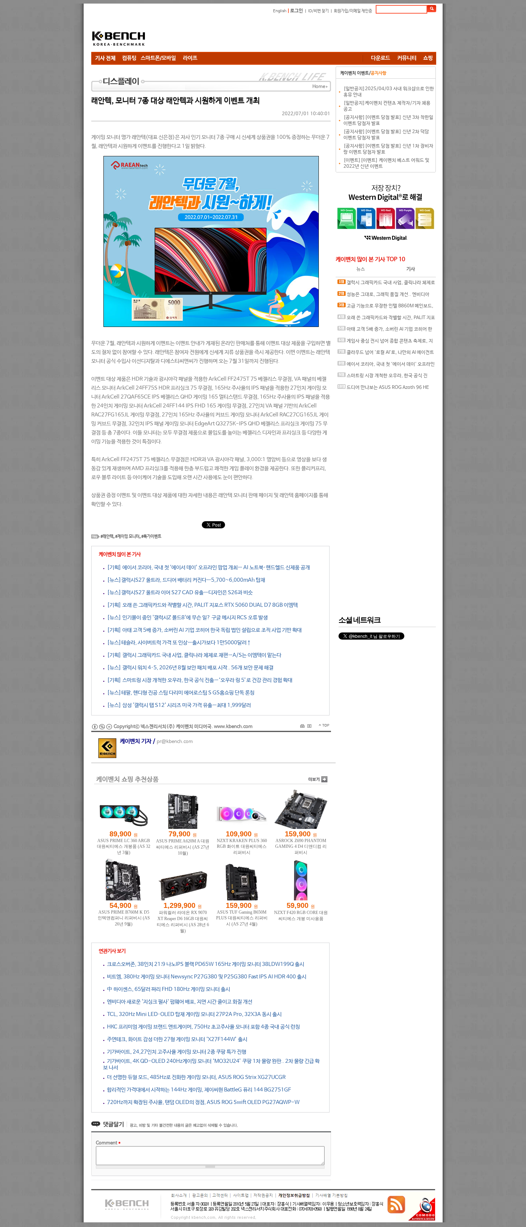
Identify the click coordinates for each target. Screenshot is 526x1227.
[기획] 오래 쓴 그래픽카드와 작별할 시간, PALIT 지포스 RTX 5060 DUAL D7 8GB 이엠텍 (201, 605)
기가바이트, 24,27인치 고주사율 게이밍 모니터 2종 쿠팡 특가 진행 (175, 1052)
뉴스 (360, 269)
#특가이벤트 (151, 536)
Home (318, 86)
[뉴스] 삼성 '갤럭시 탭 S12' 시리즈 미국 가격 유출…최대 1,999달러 (177, 705)
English (280, 11)
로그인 (296, 11)
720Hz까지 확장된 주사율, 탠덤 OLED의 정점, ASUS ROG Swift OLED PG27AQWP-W (201, 1102)
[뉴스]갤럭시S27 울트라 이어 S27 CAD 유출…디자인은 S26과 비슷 (178, 593)
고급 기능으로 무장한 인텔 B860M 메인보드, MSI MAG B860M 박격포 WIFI (385, 307)
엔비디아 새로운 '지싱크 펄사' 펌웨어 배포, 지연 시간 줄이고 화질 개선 (178, 1002)
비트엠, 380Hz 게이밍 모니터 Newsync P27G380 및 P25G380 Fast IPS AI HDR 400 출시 (205, 977)
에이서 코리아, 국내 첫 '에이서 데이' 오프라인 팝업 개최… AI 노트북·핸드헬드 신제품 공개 (386, 366)
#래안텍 (107, 536)
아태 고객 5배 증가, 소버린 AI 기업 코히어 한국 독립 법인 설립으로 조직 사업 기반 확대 (384, 331)
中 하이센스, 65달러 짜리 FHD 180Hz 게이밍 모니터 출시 (167, 989)
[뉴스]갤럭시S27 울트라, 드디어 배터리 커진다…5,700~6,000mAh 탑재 (184, 580)
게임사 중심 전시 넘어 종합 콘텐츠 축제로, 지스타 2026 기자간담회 (385, 342)
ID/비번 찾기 (318, 11)
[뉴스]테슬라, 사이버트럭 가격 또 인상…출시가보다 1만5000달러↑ (177, 643)
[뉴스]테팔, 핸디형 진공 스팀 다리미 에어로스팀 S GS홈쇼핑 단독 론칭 (179, 693)
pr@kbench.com (175, 741)
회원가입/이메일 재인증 (353, 11)
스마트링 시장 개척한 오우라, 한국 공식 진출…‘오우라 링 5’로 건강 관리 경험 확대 (382, 377)
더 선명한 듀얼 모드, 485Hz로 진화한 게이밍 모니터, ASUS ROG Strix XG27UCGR (195, 1077)
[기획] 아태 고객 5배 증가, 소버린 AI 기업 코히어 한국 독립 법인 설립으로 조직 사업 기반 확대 (203, 630)
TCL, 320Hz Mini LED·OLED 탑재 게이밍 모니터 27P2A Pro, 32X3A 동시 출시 (193, 1014)
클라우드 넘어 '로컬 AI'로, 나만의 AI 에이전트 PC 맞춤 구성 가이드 (385, 354)
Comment (108, 1143)
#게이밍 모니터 (127, 536)
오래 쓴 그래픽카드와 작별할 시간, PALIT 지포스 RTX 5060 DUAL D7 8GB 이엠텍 (386, 319)
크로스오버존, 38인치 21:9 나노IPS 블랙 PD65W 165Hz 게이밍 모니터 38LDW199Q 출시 (204, 964)
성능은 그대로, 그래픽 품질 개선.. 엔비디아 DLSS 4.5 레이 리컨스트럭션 (383, 296)
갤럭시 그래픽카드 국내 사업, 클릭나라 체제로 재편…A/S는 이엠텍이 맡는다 (386, 284)
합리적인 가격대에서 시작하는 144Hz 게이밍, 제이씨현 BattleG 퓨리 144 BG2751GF (197, 1090)
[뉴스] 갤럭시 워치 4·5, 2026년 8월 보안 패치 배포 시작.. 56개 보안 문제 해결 (188, 668)
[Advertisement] (306, 34)
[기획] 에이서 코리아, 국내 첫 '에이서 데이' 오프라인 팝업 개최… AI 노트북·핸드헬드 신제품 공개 (207, 567)
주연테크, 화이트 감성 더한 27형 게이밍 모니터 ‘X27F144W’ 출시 (175, 1039)
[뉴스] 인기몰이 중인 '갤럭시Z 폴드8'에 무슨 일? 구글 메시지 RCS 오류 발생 (186, 618)
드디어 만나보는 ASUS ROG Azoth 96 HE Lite (383, 389)
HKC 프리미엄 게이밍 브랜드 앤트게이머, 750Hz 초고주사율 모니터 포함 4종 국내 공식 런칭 (202, 1027)
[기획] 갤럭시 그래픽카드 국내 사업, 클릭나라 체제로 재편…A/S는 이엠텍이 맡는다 (192, 655)
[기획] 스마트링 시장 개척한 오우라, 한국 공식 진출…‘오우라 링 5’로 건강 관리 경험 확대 (198, 680)
